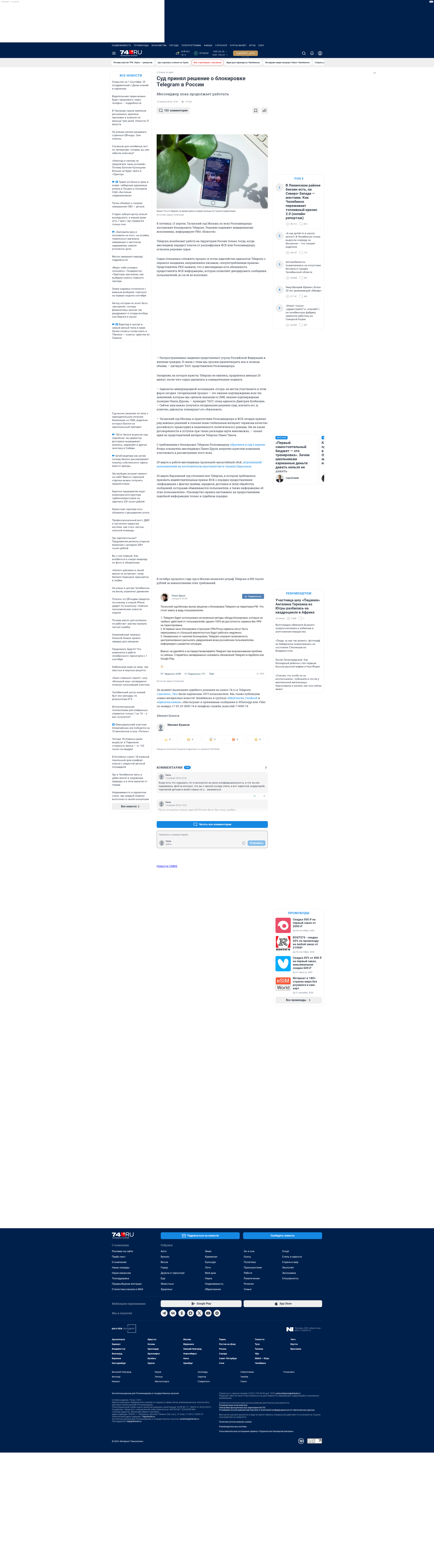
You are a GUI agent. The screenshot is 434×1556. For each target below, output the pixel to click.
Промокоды (141, 45)
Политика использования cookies (235, 1422)
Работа (248, 1273)
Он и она (249, 1251)
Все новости (131, 75)
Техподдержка (120, 1278)
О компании (119, 1262)
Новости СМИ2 (167, 866)
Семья (247, 1289)
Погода (174, 45)
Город (164, 1267)
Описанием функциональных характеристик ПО (242, 1407)
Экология (288, 1267)
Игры (252, 45)
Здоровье (166, 1289)
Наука (208, 1278)
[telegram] (164, 1313)
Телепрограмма (191, 45)
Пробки (202, 53)
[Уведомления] (312, 53)
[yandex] (217, 1313)
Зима (208, 1251)
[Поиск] (304, 53)
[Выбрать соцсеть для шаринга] (264, 110)
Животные (167, 1283)
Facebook (251, 698)
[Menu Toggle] (114, 53)
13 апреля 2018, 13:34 (167, 102)
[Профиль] (320, 53)
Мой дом (210, 1273)
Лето (208, 1267)
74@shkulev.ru (148, 1416)
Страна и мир (290, 1262)
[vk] (173, 1313)
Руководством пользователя (233, 1405)
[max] (190, 1313)
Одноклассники (169, 702)
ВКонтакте (235, 698)
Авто (164, 1251)
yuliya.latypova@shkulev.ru (288, 1393)
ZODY (261, 45)
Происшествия (253, 1267)
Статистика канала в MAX (127, 1289)
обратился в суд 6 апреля (247, 444)
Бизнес (165, 1256)
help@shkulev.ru (134, 1421)
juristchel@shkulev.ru (189, 1419)
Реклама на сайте (122, 1251)
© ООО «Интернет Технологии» (127, 1441)
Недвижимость (121, 45)
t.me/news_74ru (167, 694)
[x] (199, 1313)
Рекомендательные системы (233, 1426)
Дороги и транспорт (173, 1273)
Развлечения (252, 1278)
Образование (213, 1289)
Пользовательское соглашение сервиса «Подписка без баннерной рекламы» (256, 1431)
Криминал (211, 1256)
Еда (163, 1278)
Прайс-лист (119, 1256)
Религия (249, 1283)
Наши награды (121, 1267)
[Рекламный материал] (245, 53)
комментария (176, 110)
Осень (247, 1256)
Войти (169, 844)
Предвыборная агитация (127, 1283)
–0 (263, 796)
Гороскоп (221, 45)
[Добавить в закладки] (255, 110)
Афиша (208, 45)
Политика (250, 1262)
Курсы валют (238, 45)
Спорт (285, 1251)
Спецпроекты (290, 1278)
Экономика (289, 1273)
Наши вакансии (121, 1273)
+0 (254, 796)
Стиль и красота (292, 1256)
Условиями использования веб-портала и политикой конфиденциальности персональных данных (267, 1410)
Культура (210, 1262)
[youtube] (208, 1313)
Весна (164, 1262)
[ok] (181, 1313)
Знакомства (159, 45)
